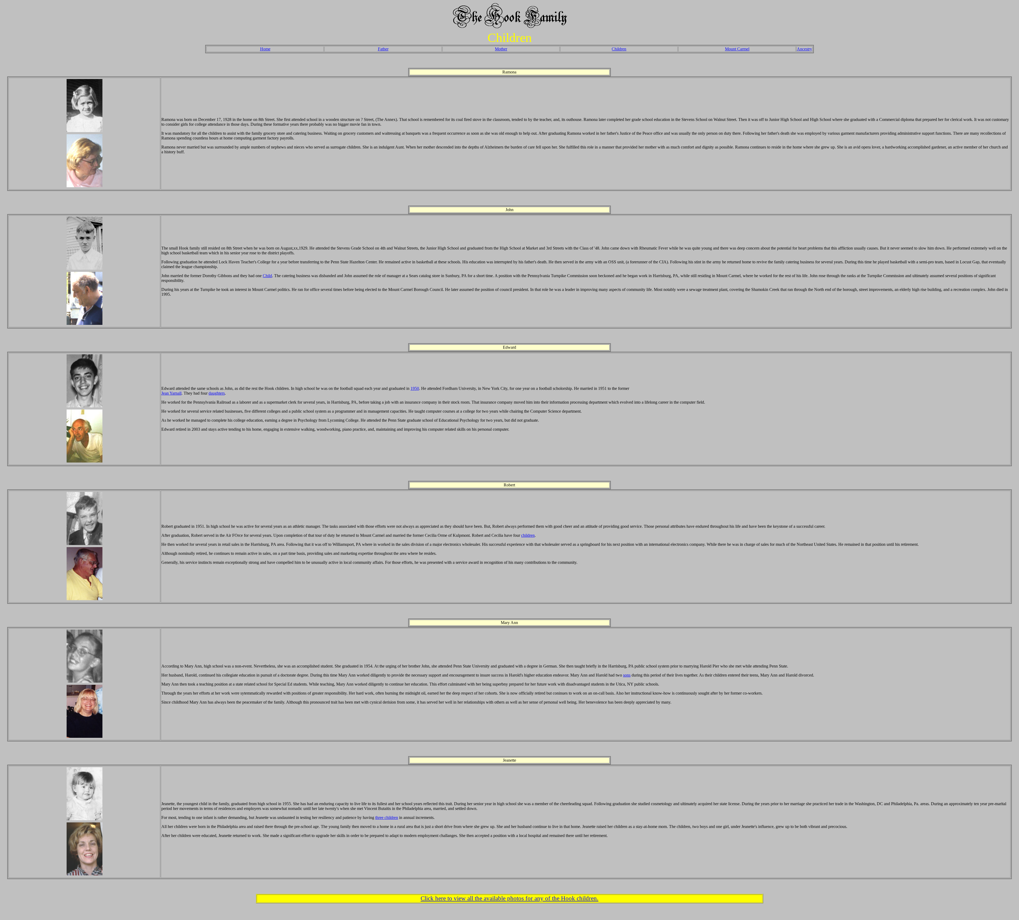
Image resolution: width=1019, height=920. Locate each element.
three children (386, 817)
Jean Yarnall (171, 393)
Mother (501, 49)
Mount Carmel (737, 49)
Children (619, 49)
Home (265, 49)
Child (267, 275)
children (528, 535)
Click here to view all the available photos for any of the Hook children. (509, 898)
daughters (217, 393)
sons (627, 675)
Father (383, 49)
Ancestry (804, 49)
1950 (415, 388)
